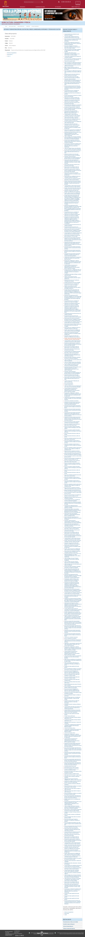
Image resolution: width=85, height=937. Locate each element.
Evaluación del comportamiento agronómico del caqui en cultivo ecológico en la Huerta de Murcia (72, 251)
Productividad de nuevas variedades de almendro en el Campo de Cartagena (71, 213)
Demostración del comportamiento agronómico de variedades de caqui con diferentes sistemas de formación (71, 111)
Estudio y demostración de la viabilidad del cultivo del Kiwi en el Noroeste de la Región (72, 193)
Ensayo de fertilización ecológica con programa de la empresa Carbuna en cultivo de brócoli (72, 669)
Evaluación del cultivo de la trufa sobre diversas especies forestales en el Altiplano (72, 77)
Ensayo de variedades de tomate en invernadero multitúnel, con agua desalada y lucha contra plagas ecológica (72, 47)
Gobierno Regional (40, 6)
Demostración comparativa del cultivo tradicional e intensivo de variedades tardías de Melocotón (72, 333)
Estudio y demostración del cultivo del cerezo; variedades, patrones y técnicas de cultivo (72, 189)
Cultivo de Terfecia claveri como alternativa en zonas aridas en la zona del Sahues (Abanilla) (72, 386)
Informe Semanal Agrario (68, 926)
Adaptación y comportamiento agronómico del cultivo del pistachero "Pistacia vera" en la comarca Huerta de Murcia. (72, 644)
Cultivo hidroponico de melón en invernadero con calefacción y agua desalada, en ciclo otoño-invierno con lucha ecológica (72, 879)
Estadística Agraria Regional (68, 924)
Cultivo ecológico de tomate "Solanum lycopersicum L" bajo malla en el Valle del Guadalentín (71, 559)
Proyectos (28, 26)
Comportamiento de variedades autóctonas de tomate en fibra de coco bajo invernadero (73, 233)
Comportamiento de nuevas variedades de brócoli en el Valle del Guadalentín (72, 500)
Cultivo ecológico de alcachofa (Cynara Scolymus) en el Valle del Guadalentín (71, 365)
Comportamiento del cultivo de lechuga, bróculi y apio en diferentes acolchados (71, 871)
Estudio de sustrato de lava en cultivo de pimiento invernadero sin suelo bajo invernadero (71, 701)
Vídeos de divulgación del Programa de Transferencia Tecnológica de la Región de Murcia (72, 663)
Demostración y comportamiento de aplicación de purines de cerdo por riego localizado (72, 810)
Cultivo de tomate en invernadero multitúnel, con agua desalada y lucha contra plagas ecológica (72, 50)
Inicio (6, 26)
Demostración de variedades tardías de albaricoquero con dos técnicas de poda (71, 167)
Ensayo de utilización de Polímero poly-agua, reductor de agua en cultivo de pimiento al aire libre (72, 823)
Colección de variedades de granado (71, 637)
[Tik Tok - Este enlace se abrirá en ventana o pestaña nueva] (70, 1)
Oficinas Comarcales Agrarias (69, 928)
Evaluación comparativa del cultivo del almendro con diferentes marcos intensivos (72, 191)
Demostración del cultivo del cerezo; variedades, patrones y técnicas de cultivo (72, 124)
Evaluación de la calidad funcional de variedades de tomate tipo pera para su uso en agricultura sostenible (72, 506)
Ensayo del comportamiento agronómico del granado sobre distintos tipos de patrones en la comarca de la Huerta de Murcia (72, 760)
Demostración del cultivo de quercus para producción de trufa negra (72, 103)
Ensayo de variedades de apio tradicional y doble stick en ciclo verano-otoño (72, 425)
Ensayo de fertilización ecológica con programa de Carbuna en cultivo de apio (72, 794)
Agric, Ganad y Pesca (12, 26)
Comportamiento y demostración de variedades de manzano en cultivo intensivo (72, 115)
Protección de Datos (18, 933)
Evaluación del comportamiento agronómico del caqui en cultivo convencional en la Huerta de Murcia (72, 247)
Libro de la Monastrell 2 (68, 383)
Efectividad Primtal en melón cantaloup (71, 767)
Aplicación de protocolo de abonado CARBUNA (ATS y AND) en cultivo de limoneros (73, 779)
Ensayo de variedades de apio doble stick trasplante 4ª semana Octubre (71, 677)
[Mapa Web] (18, 935)
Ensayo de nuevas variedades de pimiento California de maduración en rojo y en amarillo (72, 452)
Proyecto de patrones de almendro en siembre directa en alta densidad (72, 96)
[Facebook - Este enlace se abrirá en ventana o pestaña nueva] (68, 1)
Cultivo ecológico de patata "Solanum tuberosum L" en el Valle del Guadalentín (71, 562)
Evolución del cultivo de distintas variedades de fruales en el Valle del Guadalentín (72, 358)
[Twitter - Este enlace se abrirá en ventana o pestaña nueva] (65, 1)
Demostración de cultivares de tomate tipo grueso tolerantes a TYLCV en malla (72, 236)
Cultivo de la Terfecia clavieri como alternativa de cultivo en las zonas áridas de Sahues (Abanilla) (72, 656)
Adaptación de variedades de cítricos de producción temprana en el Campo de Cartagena (71, 202)
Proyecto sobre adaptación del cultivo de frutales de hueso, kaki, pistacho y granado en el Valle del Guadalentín (72, 43)
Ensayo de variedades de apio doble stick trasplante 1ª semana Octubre (71, 675)
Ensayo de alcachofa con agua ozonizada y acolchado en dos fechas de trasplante (72, 422)
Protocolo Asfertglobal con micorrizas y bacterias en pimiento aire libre (71, 769)
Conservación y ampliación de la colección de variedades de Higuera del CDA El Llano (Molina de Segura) (72, 725)
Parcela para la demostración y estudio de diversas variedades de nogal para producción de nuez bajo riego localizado (72, 108)
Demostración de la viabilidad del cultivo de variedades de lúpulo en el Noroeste (72, 120)
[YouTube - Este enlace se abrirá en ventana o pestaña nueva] (63, 1)
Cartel (8, 56)
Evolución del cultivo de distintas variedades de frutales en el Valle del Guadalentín (72, 567)
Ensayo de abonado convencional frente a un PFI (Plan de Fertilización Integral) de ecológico (72, 454)
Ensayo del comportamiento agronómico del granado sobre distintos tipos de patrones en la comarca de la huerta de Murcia (72, 796)
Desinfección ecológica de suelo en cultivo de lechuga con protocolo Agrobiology (72, 782)
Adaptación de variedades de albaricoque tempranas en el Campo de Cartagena (72, 304)
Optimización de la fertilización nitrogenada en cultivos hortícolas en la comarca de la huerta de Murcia (72, 640)
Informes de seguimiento (11, 52)
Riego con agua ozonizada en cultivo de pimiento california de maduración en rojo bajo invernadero (72, 68)
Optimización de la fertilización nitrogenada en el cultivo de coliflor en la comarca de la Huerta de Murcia (72, 398)
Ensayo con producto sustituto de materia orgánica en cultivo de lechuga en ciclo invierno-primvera (73, 467)
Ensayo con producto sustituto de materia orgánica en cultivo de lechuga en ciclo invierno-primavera (73, 431)
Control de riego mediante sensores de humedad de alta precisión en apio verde (71, 37)
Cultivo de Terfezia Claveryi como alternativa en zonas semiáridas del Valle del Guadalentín (72, 363)
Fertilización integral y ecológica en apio (71, 773)
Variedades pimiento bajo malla (70, 766)
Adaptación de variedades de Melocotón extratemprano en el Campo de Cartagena (72, 98)
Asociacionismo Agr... (21, 26)
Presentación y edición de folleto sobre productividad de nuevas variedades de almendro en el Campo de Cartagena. (71, 580)
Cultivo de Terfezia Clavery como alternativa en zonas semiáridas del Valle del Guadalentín (72, 149)
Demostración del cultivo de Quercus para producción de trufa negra (72, 349)
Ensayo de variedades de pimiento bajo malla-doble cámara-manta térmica (72, 439)
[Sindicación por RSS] (23, 935)
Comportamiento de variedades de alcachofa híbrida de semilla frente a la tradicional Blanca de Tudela (72, 503)
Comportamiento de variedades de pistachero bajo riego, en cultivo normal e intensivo (72, 868)
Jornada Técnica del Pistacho (69, 715)
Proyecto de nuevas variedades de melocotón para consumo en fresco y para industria (72, 59)
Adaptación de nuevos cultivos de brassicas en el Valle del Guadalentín (72, 498)
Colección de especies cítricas (69, 61)
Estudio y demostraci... (35, 26)
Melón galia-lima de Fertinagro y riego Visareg (72, 775)
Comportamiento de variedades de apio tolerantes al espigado (71, 35)
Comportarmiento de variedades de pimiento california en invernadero (72, 65)
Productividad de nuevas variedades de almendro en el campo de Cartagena (71, 91)
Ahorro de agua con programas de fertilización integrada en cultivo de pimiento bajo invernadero (72, 40)
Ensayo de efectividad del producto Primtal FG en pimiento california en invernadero (72, 827)
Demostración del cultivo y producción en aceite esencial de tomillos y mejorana (71, 117)
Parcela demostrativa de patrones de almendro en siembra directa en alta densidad (72, 227)
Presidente (22, 6)
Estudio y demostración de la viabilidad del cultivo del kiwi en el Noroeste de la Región (72, 549)
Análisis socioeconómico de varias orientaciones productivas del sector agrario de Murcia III (72, 277)
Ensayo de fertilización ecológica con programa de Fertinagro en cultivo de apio (72, 786)
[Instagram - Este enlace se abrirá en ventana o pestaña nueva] (67, 1)
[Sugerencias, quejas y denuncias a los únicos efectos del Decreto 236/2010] (21, 935)
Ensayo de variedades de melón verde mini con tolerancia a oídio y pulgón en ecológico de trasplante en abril (72, 448)
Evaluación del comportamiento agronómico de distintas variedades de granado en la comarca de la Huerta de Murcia (72, 254)
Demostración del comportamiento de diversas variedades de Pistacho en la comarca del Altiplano (72, 518)
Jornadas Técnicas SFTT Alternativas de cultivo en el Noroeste (71, 381)
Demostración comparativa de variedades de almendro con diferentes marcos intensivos (72, 130)
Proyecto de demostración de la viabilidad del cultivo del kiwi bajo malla (72, 122)
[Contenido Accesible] (59, 1)
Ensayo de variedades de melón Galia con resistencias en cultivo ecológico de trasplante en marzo (72, 441)
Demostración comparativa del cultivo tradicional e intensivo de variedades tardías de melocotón (72, 127)
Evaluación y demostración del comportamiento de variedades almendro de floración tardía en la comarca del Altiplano (72, 80)
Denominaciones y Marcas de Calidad (70, 921)
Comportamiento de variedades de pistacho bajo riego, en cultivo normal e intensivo (72, 179)
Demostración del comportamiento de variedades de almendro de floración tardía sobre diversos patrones (72, 354)
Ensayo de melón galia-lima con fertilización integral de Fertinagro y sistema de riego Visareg (72, 698)
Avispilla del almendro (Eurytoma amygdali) (72, 282)
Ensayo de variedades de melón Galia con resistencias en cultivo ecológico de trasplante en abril (72, 445)
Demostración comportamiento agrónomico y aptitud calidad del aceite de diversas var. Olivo (72, 83)
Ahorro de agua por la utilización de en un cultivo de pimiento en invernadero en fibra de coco (72, 71)
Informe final (9, 54)
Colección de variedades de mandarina (71, 400)
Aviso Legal (16, 932)
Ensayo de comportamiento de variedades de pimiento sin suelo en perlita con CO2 (72, 459)
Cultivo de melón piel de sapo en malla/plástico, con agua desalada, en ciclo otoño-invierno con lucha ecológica (72, 53)
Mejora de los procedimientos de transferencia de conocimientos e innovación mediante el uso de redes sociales (72, 660)
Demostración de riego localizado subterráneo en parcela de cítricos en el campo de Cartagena (72, 325)
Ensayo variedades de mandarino (70, 638)
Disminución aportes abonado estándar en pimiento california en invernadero (72, 75)
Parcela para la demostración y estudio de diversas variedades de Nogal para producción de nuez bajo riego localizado (72, 344)
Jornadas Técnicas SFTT (68, 384)
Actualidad (58, 6)
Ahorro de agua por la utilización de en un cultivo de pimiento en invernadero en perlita (72, 63)
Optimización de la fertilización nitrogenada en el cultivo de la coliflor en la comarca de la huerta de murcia (72, 258)
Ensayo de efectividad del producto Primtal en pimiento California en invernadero (72, 687)
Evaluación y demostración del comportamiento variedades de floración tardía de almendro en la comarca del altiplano (72, 521)
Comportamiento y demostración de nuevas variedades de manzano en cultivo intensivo (72, 186)
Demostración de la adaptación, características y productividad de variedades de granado (72, 105)
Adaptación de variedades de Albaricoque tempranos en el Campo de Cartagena (72, 101)
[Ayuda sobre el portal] (19, 935)
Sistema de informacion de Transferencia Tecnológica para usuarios (71, 281)
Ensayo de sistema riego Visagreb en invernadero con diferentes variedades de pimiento (72, 820)
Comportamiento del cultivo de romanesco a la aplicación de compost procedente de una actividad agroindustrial (72, 707)
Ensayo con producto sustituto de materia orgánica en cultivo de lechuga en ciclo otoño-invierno (72, 427)
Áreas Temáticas (76, 6)
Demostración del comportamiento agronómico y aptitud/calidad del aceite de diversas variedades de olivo (72, 514)
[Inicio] (6, 4)
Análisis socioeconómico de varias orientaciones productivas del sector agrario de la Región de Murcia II (72, 287)
